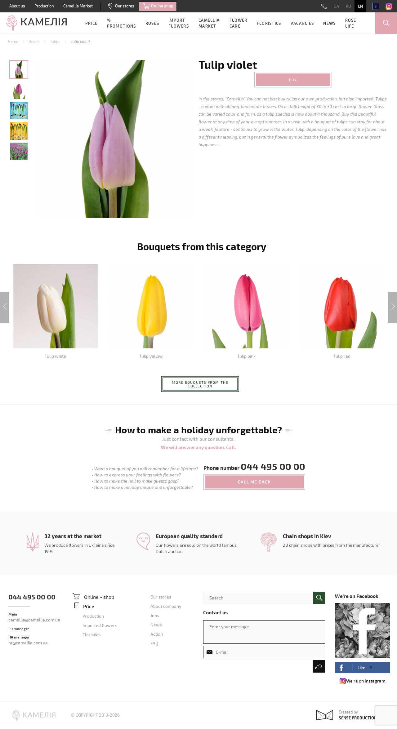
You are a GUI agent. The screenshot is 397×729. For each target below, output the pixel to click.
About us (17, 5)
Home (13, 41)
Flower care (239, 23)
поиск (319, 598)
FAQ (154, 643)
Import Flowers (178, 23)
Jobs (154, 615)
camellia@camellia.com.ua (34, 619)
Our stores (124, 5)
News (329, 23)
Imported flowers (100, 625)
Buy (293, 79)
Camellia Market (78, 5)
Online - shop (99, 597)
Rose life (350, 23)
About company (165, 606)
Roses (152, 23)
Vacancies (302, 23)
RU (348, 6)
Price (91, 23)
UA (336, 6)
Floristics (269, 23)
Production (44, 5)
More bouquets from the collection (200, 384)
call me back (254, 481)
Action (156, 634)
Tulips (55, 41)
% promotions (121, 23)
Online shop (162, 5)
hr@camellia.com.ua (28, 642)
